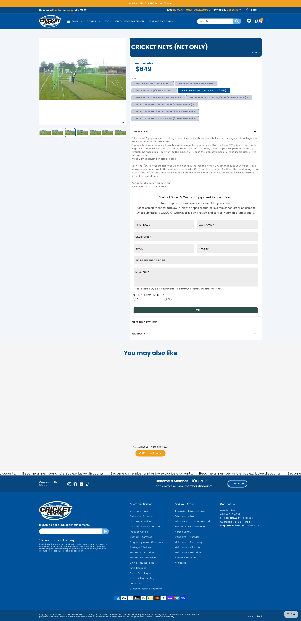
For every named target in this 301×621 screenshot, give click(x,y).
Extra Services (138, 568)
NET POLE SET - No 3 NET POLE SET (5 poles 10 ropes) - (165, 111)
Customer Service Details (145, 526)
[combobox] (215, 21)
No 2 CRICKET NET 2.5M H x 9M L (196, 83)
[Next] (174, 385)
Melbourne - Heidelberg (189, 552)
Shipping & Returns (144, 322)
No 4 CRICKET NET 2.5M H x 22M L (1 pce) (204, 90)
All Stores (180, 562)
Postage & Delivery (141, 547)
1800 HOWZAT (232, 518)
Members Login (139, 511)
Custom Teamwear (141, 537)
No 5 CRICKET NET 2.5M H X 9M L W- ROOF (158, 97)
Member (57, 10)
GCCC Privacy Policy (142, 578)
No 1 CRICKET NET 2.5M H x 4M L (153, 83)
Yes (139, 299)
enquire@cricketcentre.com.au (239, 525)
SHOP (75, 21)
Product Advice (139, 531)
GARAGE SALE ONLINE (161, 21)
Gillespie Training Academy (146, 588)
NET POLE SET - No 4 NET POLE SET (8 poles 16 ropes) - (165, 118)
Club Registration (140, 521)
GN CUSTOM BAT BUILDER (130, 21)
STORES (91, 21)
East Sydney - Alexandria (190, 526)
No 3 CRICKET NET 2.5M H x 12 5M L (154, 90)
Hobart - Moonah (185, 557)
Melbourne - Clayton (187, 547)
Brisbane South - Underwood (192, 521)
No (170, 299)
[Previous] (127, 385)
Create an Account (141, 516)
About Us (135, 583)
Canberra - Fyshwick (187, 537)
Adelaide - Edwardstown (190, 511)
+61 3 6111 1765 (241, 521)
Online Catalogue (140, 573)
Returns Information (142, 552)
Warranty (138, 333)
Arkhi (259, 616)
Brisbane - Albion (185, 516)
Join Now (237, 483)
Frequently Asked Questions (147, 542)
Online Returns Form (142, 562)
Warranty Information (143, 557)
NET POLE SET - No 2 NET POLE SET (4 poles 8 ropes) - (165, 104)
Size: (134, 78)
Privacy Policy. (167, 616)
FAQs (108, 21)
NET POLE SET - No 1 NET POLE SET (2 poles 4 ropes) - (219, 97)
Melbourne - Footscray (188, 542)
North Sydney (183, 531)
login (70, 10)
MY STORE (226, 9)
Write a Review (153, 453)
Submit (196, 310)
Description (140, 131)
